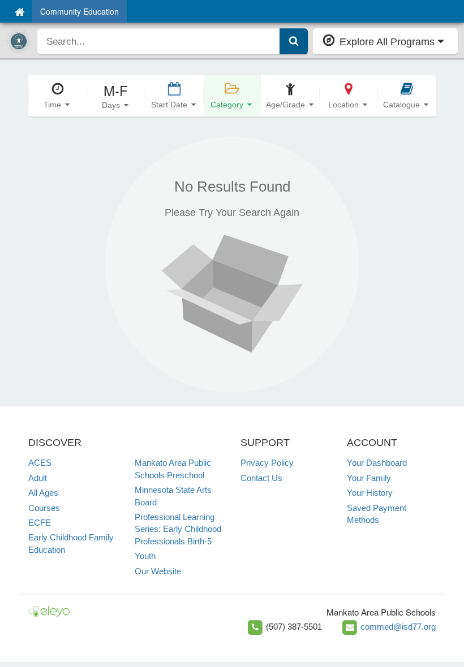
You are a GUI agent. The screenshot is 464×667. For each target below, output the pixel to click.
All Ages (43, 492)
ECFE (39, 522)
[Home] (19, 11)
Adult (37, 478)
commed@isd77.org (398, 626)
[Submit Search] (294, 41)
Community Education (79, 11)
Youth (145, 556)
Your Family (369, 478)
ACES (39, 462)
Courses (44, 508)
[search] (158, 41)
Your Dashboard (377, 462)
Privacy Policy (267, 462)
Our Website (158, 571)
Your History (370, 492)
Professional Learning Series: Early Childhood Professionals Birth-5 (178, 529)
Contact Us (261, 478)
